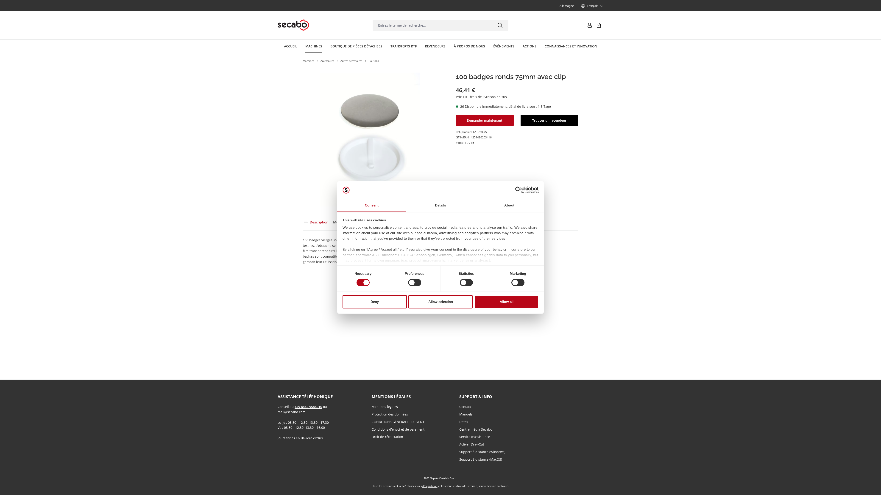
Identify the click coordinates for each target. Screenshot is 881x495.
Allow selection (440, 302)
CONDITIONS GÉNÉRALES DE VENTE (399, 422)
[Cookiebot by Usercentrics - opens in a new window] (519, 190)
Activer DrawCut (471, 444)
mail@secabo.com (291, 412)
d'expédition (430, 486)
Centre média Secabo (475, 429)
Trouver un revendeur (549, 120)
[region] (369, 139)
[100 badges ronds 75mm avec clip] (370, 139)
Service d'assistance (474, 436)
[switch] (414, 282)
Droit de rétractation (387, 436)
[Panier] (598, 25)
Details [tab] (440, 205)
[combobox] (432, 25)
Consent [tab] (372, 205)
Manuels (466, 414)
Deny (375, 302)
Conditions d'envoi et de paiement (398, 429)
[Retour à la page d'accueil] (293, 25)
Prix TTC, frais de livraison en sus (481, 97)
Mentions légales (385, 406)
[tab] (316, 222)
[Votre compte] (589, 25)
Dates (463, 422)
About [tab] (509, 205)
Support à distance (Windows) (482, 452)
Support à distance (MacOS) (480, 459)
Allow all (506, 302)
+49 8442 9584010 (308, 406)
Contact (465, 406)
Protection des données (390, 414)
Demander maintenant (484, 120)
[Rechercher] (500, 25)
